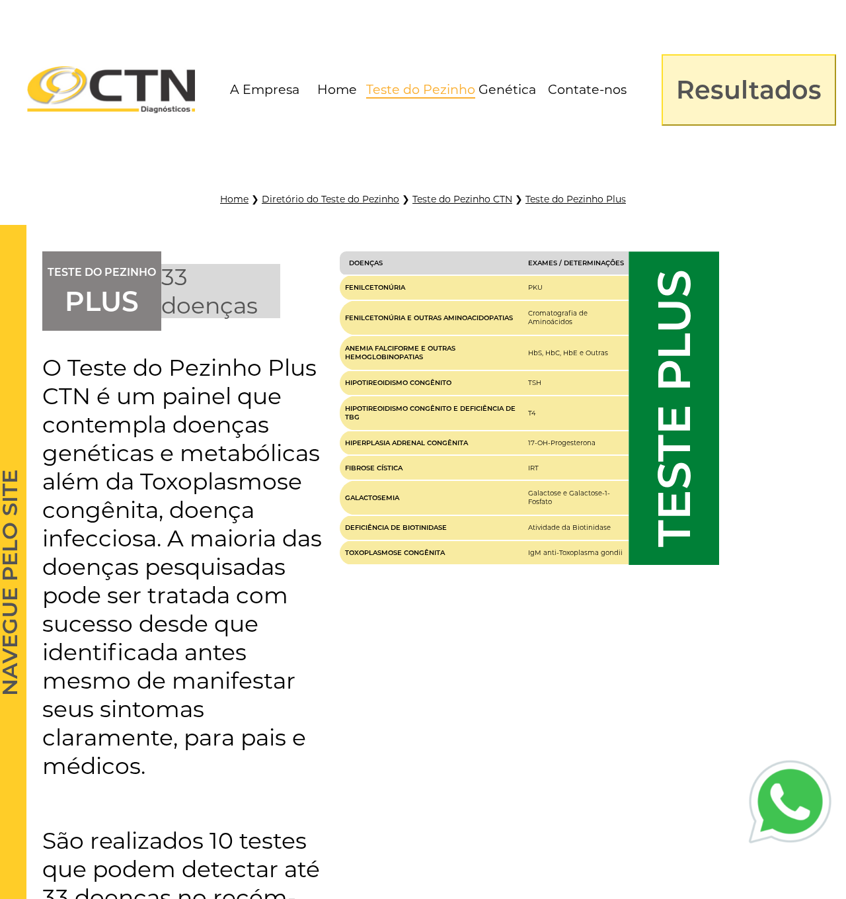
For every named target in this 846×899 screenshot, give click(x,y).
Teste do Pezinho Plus (575, 199)
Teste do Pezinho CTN (462, 199)
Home (234, 199)
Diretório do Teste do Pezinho (330, 199)
